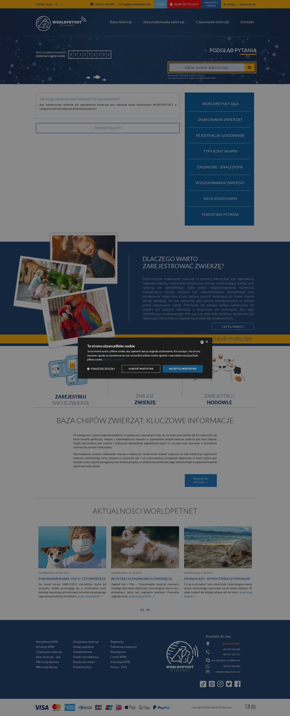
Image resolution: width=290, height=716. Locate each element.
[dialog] (145, 358)
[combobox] (202, 342)
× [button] (206, 342)
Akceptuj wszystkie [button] (183, 368)
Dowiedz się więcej (113, 359)
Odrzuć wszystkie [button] (141, 368)
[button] (101, 368)
